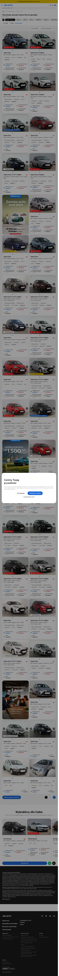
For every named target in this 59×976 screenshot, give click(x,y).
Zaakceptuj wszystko (35, 493)
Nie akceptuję (20, 493)
